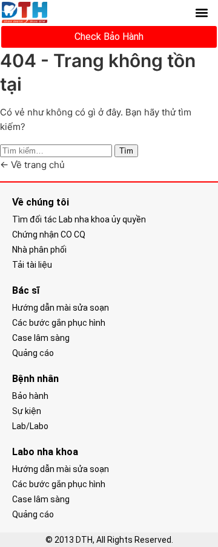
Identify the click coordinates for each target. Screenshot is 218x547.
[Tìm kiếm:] (57, 150)
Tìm (126, 150)
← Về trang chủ (32, 164)
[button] (202, 12)
